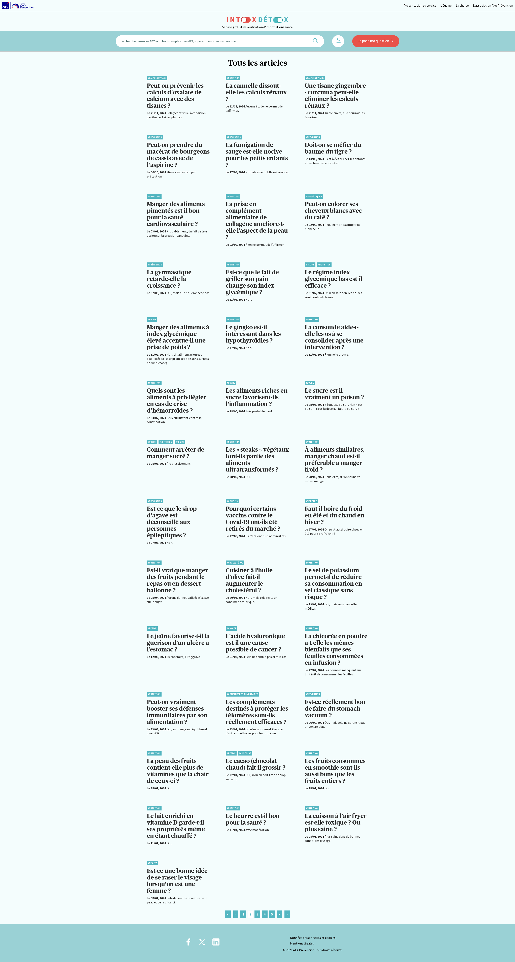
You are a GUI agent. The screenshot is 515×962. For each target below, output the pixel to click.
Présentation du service (420, 5)
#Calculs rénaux (157, 78)
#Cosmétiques (314, 196)
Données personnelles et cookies (313, 938)
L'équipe (446, 5)
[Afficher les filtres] (338, 41)
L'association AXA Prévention (493, 5)
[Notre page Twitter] (202, 943)
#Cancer (231, 628)
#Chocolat (245, 753)
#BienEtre (311, 501)
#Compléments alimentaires (242, 694)
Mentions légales (302, 943)
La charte (462, 5)
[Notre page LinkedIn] (215, 943)
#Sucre (152, 319)
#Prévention (155, 137)
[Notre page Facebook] (188, 943)
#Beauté (152, 863)
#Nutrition (233, 78)
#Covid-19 (232, 501)
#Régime (310, 264)
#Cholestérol (235, 562)
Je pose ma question (373, 40)
